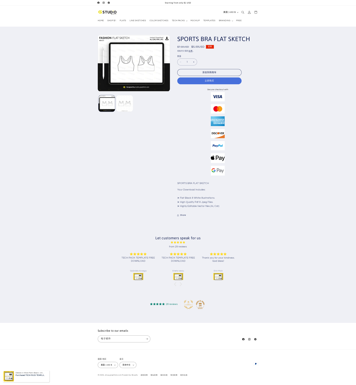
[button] (179, 21)
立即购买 (209, 81)
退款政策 (144, 375)
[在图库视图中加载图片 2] (124, 103)
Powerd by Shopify (130, 375)
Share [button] (183, 215)
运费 (190, 51)
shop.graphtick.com (113, 375)
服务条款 (164, 375)
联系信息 (183, 375)
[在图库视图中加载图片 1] (106, 103)
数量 (179, 56)
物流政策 (174, 375)
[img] (178, 242)
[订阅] (147, 338)
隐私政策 (154, 375)
